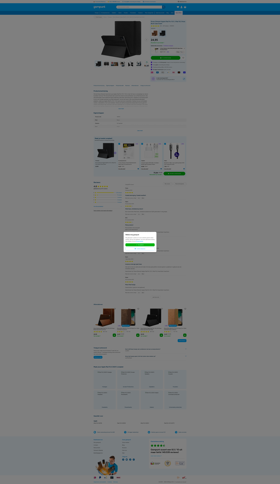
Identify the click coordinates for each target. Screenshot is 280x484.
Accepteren (141, 244)
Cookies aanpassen (140, 248)
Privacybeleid (139, 241)
